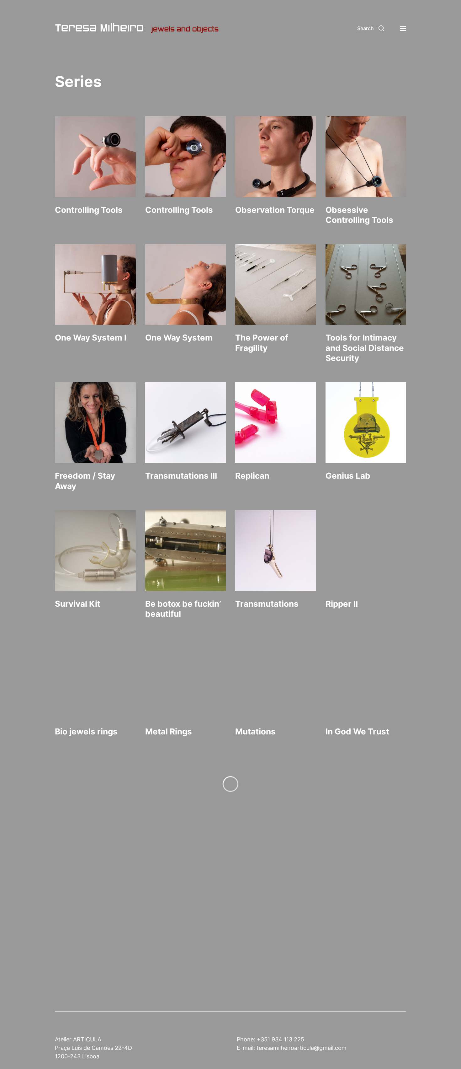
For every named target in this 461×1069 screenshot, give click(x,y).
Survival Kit (77, 604)
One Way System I (90, 337)
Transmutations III (181, 476)
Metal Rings (168, 731)
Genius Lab (348, 476)
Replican (252, 476)
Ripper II (342, 604)
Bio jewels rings (86, 731)
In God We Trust (357, 731)
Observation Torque (275, 210)
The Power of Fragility (261, 343)
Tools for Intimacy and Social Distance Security (365, 348)
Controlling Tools (89, 210)
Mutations (255, 731)
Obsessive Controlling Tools (359, 215)
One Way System (179, 337)
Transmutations (267, 604)
